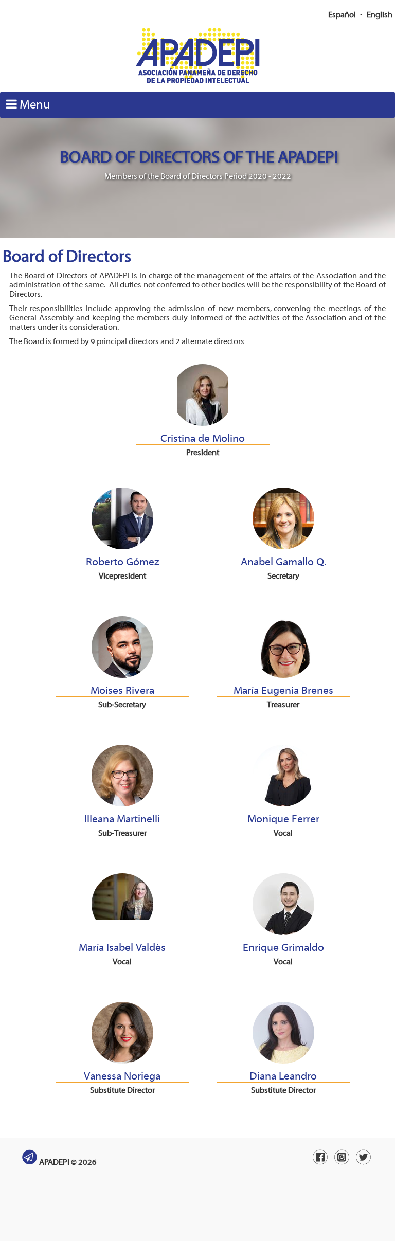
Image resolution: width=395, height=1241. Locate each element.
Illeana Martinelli (122, 819)
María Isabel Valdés (122, 947)
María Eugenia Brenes (283, 690)
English (379, 15)
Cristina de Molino (202, 438)
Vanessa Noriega (122, 1076)
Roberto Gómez (122, 561)
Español (342, 15)
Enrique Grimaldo (283, 947)
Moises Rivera (122, 690)
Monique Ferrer (283, 819)
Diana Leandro (283, 1076)
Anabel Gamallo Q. (283, 561)
